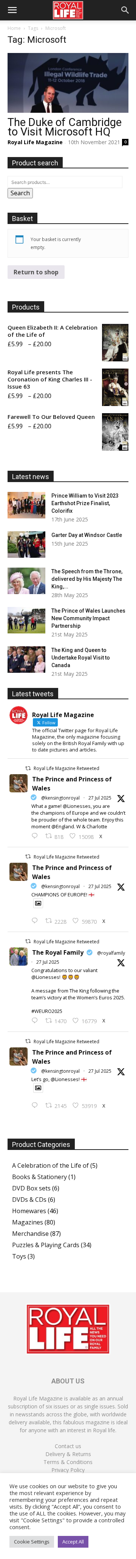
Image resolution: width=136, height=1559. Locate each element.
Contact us (68, 1446)
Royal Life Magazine (35, 142)
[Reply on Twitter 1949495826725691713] (36, 1106)
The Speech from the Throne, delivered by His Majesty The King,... (86, 579)
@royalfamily (111, 953)
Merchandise (30, 1233)
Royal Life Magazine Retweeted (66, 768)
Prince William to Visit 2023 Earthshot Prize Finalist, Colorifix (85, 503)
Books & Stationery (39, 1177)
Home (14, 28)
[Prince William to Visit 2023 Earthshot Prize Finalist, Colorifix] (26, 505)
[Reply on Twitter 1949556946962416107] (36, 836)
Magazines (27, 1222)
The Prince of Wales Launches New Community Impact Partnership (88, 618)
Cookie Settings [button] (31, 1541)
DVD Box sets (31, 1188)
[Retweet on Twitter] (28, 768)
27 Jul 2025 (99, 798)
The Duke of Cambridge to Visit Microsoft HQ (65, 127)
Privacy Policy (68, 1469)
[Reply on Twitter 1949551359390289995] (36, 1021)
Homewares (29, 1211)
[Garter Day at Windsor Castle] (26, 544)
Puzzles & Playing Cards (45, 1245)
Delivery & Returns (68, 1454)
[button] (12, 10)
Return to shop (36, 272)
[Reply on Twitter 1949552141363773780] (36, 921)
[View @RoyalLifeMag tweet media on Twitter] (38, 903)
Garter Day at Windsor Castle (86, 535)
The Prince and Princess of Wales (72, 783)
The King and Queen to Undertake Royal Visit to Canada (80, 657)
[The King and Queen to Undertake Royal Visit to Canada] (26, 659)
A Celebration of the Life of (50, 1165)
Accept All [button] (73, 1541)
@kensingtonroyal (60, 798)
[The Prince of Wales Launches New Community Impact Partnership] (26, 620)
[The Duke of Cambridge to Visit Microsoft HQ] (68, 83)
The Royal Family (57, 952)
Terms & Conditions (68, 1462)
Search (20, 193)
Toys (19, 1256)
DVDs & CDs (29, 1199)
